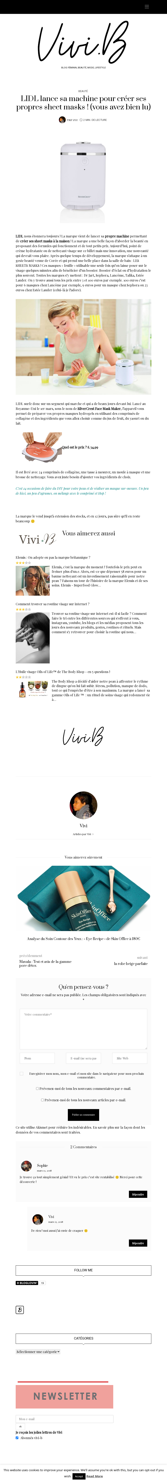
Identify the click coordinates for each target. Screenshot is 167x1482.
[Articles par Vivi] (62, 120)
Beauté (83, 91)
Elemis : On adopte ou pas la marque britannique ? (53, 557)
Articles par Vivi (82, 834)
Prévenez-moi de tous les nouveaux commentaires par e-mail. (85, 1088)
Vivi (75, 120)
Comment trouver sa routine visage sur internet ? (52, 604)
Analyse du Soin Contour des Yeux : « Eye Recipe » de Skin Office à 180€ (83, 939)
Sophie (42, 1166)
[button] (22, 906)
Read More (94, 1476)
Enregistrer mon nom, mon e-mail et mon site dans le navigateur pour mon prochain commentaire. (86, 1075)
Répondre (138, 1194)
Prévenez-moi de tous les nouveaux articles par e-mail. (85, 1100)
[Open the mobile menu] (146, 7)
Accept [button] (79, 1476)
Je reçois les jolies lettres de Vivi (39, 1432)
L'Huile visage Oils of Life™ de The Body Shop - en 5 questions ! (63, 672)
